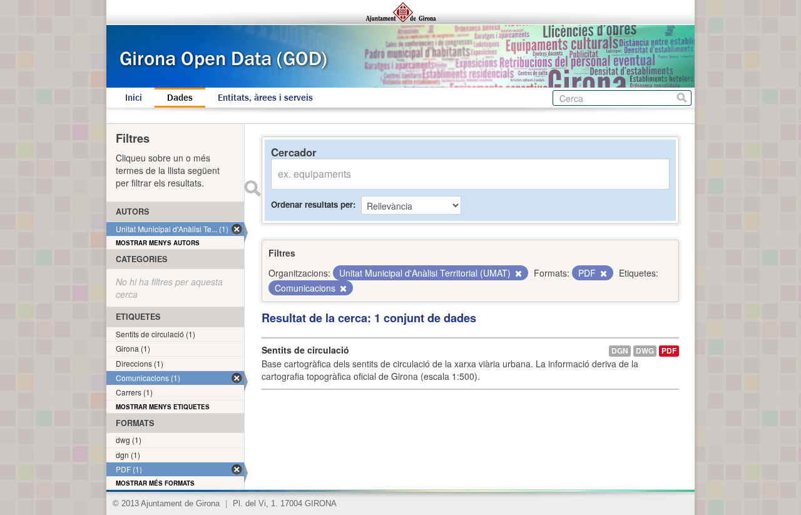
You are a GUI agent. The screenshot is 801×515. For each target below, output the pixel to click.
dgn (619, 350)
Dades (180, 97)
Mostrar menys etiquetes (163, 406)
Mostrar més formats (155, 483)
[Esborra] (517, 273)
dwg (645, 350)
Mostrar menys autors (158, 242)
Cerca (681, 98)
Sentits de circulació (305, 350)
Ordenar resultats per (312, 204)
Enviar (252, 188)
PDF (668, 350)
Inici (133, 97)
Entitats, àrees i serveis (265, 97)
